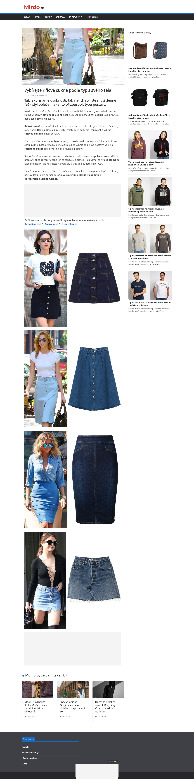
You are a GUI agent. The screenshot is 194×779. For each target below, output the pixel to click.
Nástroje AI (92, 17)
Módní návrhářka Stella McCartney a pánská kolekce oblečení (35, 706)
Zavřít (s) (113, 762)
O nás (24, 763)
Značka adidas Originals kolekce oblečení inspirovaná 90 (72, 706)
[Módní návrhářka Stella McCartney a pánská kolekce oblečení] (37, 683)
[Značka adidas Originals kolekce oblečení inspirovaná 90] (73, 683)
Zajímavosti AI (75, 17)
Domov (48, 17)
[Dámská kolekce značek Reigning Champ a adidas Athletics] (108, 683)
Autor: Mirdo (31, 95)
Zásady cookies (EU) (31, 758)
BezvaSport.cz (32, 224)
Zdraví (27, 17)
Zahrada (60, 17)
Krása (37, 17)
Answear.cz (51, 224)
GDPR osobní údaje (30, 752)
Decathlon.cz (69, 224)
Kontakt (25, 747)
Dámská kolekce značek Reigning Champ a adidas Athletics (105, 706)
